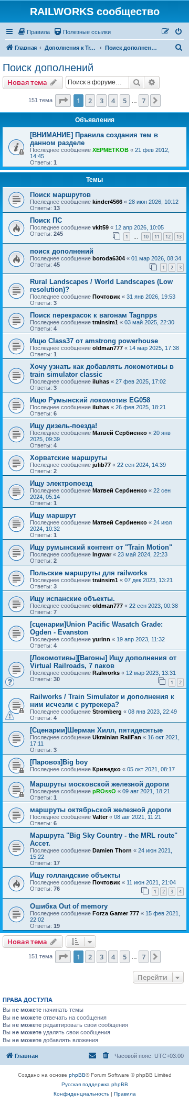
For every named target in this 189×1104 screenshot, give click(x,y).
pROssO (104, 791)
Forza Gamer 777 (115, 913)
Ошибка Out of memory (69, 906)
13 (179, 236)
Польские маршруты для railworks (88, 573)
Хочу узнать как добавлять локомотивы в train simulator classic (102, 370)
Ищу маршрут (53, 515)
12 (168, 236)
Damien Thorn (112, 850)
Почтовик (106, 296)
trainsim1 (105, 322)
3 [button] (101, 100)
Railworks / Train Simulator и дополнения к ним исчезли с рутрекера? (102, 700)
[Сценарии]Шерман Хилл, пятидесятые (96, 730)
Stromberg (107, 711)
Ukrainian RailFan (116, 737)
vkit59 (100, 227)
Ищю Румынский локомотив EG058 (90, 400)
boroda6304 (108, 258)
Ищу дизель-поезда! (63, 426)
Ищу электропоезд (61, 483)
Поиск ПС (46, 220)
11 (157, 236)
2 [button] (90, 100)
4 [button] (113, 100)
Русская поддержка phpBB (94, 1084)
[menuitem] (33, 32)
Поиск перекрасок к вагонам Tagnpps (93, 315)
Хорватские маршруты (68, 458)
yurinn (101, 639)
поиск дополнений (61, 251)
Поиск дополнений (48, 67)
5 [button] (125, 100)
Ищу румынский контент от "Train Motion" (101, 547)
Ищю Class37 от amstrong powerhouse (94, 341)
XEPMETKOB (110, 150)
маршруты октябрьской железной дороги (100, 810)
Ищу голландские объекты (75, 875)
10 (146, 236)
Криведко (106, 769)
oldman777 (107, 348)
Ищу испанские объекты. (72, 599)
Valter (100, 817)
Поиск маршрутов (60, 195)
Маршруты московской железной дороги (99, 784)
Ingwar (101, 554)
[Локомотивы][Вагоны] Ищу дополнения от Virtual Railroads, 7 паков (103, 662)
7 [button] (143, 100)
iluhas (100, 381)
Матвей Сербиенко (119, 433)
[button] (63, 100)
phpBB (77, 1075)
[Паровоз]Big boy (59, 762)
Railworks (106, 673)
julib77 (101, 465)
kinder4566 (107, 202)
